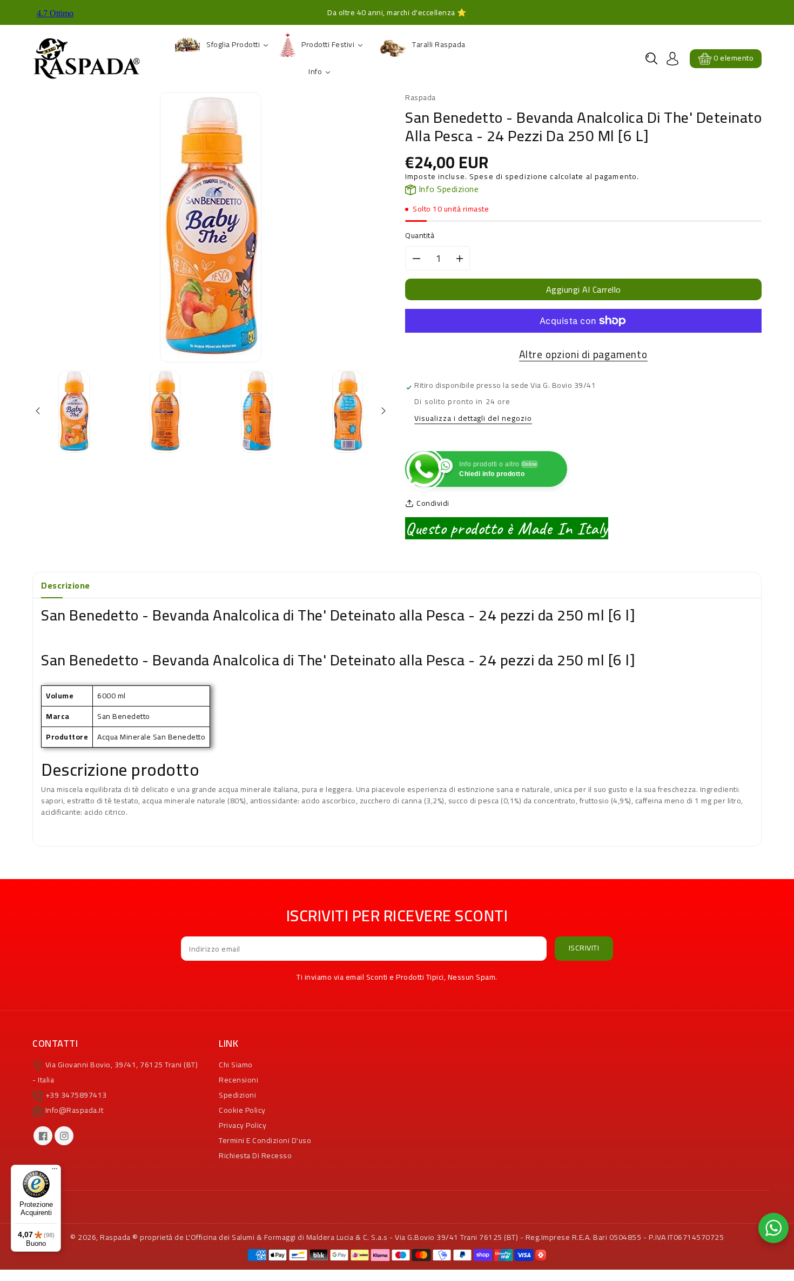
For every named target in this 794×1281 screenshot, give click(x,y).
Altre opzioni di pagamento (583, 354)
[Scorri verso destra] (382, 411)
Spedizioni (237, 1095)
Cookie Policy (242, 1110)
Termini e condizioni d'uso (265, 1140)
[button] (651, 58)
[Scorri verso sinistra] (38, 411)
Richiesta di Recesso (255, 1155)
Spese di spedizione (508, 176)
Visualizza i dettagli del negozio (473, 419)
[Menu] (54, 1171)
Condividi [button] (432, 503)
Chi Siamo (236, 1065)
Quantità (419, 235)
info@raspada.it (74, 1110)
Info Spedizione (447, 188)
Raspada (115, 1237)
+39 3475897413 (76, 1095)
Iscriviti (584, 948)
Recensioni (238, 1080)
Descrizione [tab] (65, 585)
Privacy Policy (242, 1125)
